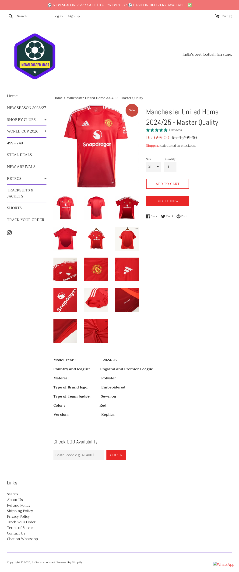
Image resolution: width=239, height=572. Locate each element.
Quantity (170, 159)
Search (12, 494)
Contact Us (16, 533)
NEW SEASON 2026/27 (26, 108)
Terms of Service (20, 528)
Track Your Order (21, 522)
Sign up (74, 16)
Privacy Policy (18, 517)
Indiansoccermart (43, 562)
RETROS (26, 178)
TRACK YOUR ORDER (25, 220)
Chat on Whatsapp (22, 539)
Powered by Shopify (69, 562)
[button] (157, 130)
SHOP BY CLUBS (26, 119)
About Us (15, 500)
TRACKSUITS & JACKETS (20, 193)
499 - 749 (15, 143)
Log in (58, 16)
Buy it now (168, 201)
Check (116, 455)
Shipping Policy (20, 511)
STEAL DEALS (19, 155)
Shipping (152, 145)
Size (148, 159)
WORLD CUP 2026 (26, 131)
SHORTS (14, 208)
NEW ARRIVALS (21, 166)
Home (12, 96)
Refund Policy (18, 505)
